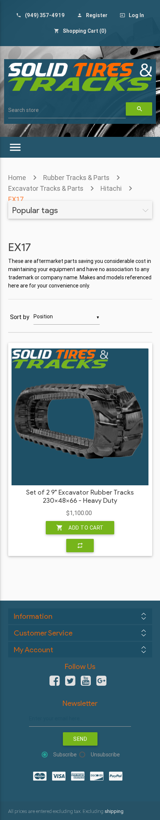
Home (17, 177)
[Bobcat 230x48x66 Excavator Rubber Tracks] (80, 416)
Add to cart (80, 527)
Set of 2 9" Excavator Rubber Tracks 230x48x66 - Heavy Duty (80, 497)
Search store (23, 110)
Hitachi (111, 188)
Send (80, 739)
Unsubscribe (105, 754)
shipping (114, 811)
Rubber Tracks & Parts (76, 177)
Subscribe (65, 754)
